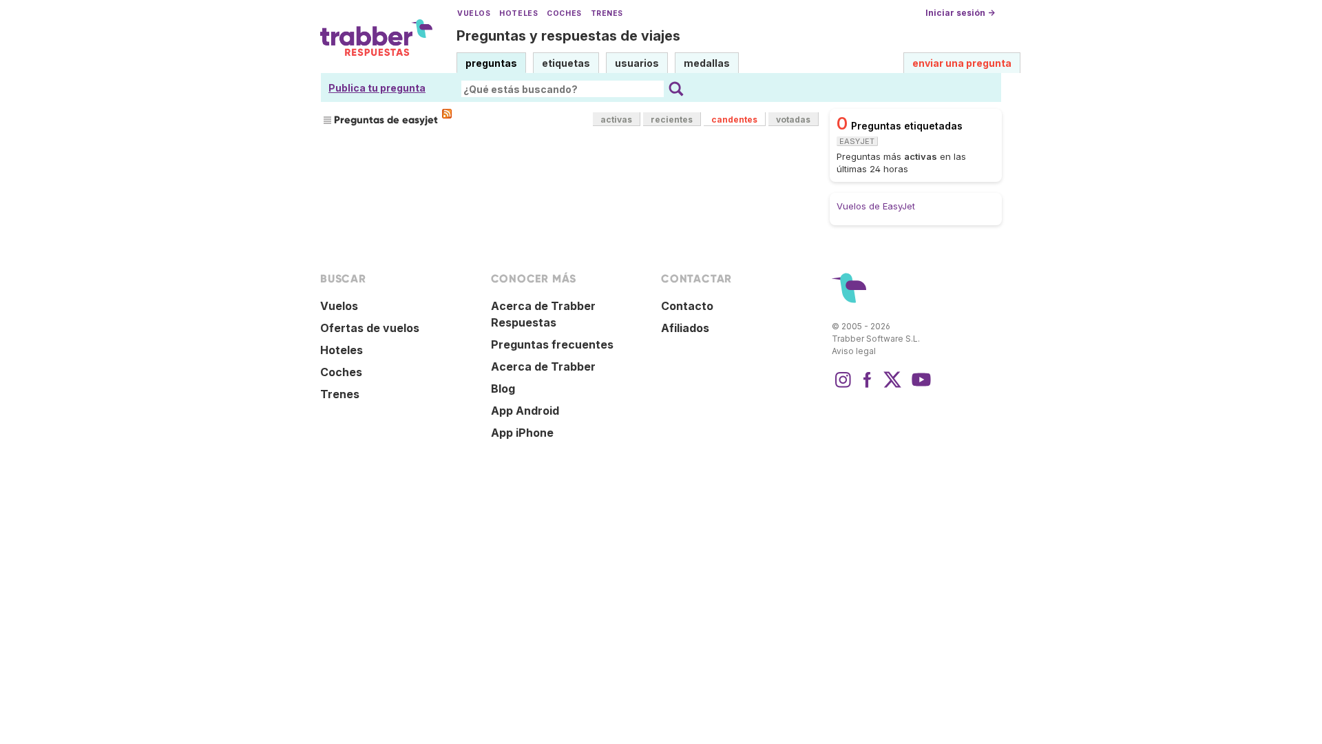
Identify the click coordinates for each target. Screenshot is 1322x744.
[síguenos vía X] (892, 386)
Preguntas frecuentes (552, 344)
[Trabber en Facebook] (868, 386)
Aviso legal (854, 351)
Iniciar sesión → (960, 13)
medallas (707, 63)
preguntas (491, 63)
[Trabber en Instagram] (843, 386)
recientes (672, 119)
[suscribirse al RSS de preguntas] (447, 113)
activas (616, 119)
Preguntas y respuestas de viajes (568, 36)
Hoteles (518, 13)
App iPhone (522, 433)
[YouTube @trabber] (919, 386)
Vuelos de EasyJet (876, 205)
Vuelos (473, 13)
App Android (525, 410)
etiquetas (566, 63)
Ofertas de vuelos (369, 328)
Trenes (607, 13)
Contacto (687, 306)
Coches (564, 13)
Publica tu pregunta (377, 88)
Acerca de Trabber (543, 366)
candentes (734, 119)
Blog (503, 388)
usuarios (637, 63)
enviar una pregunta (961, 63)
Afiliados (685, 328)
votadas (793, 119)
